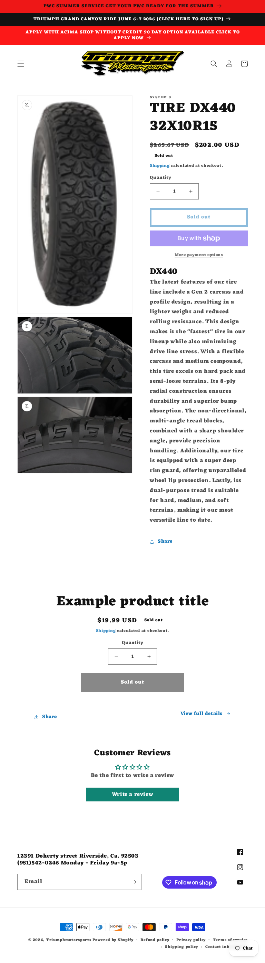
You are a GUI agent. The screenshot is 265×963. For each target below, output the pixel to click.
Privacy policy (191, 940)
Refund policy (154, 940)
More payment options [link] (199, 255)
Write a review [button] (132, 794)
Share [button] (165, 541)
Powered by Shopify (113, 939)
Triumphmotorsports (68, 939)
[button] (20, 63)
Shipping (160, 166)
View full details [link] (201, 713)
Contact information (226, 947)
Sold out (132, 682)
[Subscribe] (133, 882)
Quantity (160, 177)
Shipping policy (181, 947)
